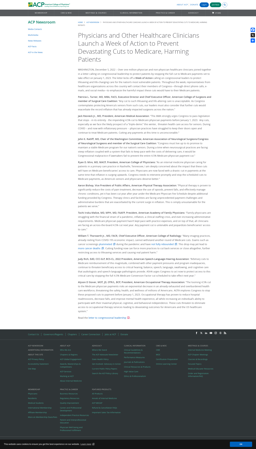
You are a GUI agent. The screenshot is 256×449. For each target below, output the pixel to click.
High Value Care (131, 371)
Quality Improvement (69, 403)
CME (158, 350)
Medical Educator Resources (200, 368)
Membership (41, 13)
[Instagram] (216, 333)
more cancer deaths (89, 248)
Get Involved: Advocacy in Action (106, 364)
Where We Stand (99, 350)
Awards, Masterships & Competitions (70, 365)
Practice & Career (165, 13)
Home (80, 22)
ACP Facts (32, 46)
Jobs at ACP (110, 334)
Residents (32, 398)
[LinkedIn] (206, 333)
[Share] (252, 40)
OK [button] (241, 444)
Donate (194, 5)
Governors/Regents (53, 334)
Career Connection (90, 334)
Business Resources (69, 393)
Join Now (215, 5)
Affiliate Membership (37, 412)
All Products (97, 393)
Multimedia (33, 35)
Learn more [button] (86, 444)
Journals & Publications (134, 362)
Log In (204, 5)
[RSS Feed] (225, 333)
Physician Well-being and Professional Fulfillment (71, 428)
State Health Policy (100, 359)
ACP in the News (35, 52)
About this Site (35, 354)
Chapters (72, 334)
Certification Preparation (167, 359)
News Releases (34, 40)
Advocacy (193, 13)
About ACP (182, 5)
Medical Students (36, 403)
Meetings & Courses (96, 13)
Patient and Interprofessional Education (73, 421)
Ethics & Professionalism (135, 376)
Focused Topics (194, 364)
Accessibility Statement (38, 364)
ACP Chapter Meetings (198, 354)
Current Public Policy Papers (104, 368)
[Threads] (220, 333)
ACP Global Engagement (70, 359)
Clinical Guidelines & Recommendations (133, 351)
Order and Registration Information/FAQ (198, 374)
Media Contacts (35, 29)
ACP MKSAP (97, 403)
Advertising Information (40, 350)
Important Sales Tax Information (106, 412)
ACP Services (65, 371)
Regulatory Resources (69, 398)
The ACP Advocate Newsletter (105, 354)
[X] (252, 35)
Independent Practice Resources (74, 415)
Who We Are (65, 350)
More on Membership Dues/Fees (42, 417)
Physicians (32, 393)
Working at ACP (67, 376)
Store (218, 13)
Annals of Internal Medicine (104, 398)
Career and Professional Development (70, 409)
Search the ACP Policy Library (105, 373)
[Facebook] (252, 30)
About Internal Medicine (71, 381)
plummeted (105, 244)
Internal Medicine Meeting (200, 350)
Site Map (32, 368)
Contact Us (33, 334)
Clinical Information (131, 13)
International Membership (40, 407)
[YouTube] (211, 333)
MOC (158, 354)
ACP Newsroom (41, 22)
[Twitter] (201, 333)
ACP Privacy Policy (36, 359)
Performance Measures (134, 357)
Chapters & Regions (69, 354)
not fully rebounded (162, 244)
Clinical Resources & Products (137, 367)
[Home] (49, 5)
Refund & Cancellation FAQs (104, 407)
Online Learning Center (166, 364)
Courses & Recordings (198, 359)
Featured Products (101, 389)
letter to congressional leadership (107, 317)
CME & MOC (66, 13)
